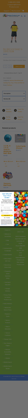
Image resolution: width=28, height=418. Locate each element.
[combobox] (2, 208)
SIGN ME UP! (7, 215)
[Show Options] (12, 213)
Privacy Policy (2, 224)
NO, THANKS (7, 217)
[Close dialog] (27, 193)
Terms (6, 224)
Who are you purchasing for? (6, 211)
